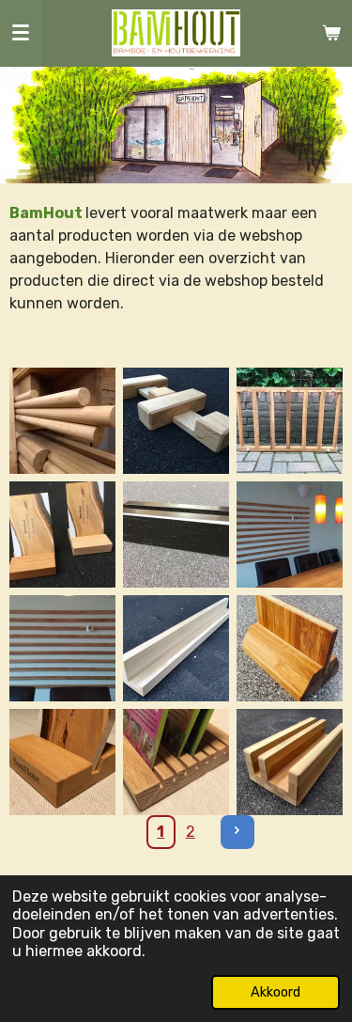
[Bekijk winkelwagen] (331, 33)
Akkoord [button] (275, 992)
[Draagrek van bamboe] (289, 421)
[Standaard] (289, 648)
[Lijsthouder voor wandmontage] (176, 648)
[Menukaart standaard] (176, 534)
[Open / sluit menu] (20, 33)
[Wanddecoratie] (289, 534)
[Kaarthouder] (176, 762)
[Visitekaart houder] (62, 534)
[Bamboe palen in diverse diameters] (62, 421)
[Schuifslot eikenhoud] (176, 421)
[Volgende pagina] (237, 832)
